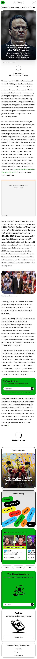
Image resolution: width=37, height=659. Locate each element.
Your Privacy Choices (25, 645)
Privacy (16, 645)
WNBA (9, 550)
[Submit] (32, 388)
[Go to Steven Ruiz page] (5, 484)
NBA (23, 7)
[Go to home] (3, 2)
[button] (18, 2)
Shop (30, 567)
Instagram (17, 652)
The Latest (5, 7)
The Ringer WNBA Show (10, 557)
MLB (34, 7)
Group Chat (31, 557)
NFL (29, 7)
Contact (7, 567)
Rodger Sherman (19, 73)
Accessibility (18, 648)
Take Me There (18, 637)
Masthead (18, 567)
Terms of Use (10, 645)
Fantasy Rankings (15, 7)
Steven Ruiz (12, 484)
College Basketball (18, 41)
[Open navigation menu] (34, 2)
